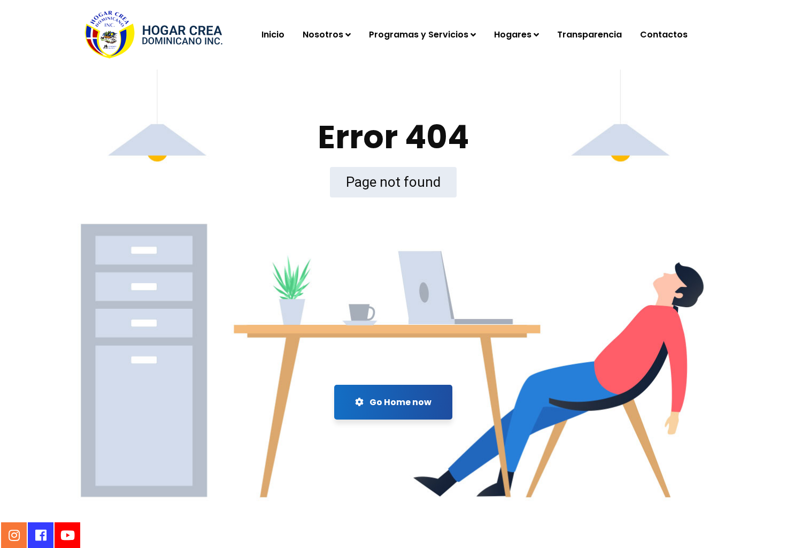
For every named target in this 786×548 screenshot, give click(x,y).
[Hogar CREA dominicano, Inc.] (153, 35)
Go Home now (399, 402)
